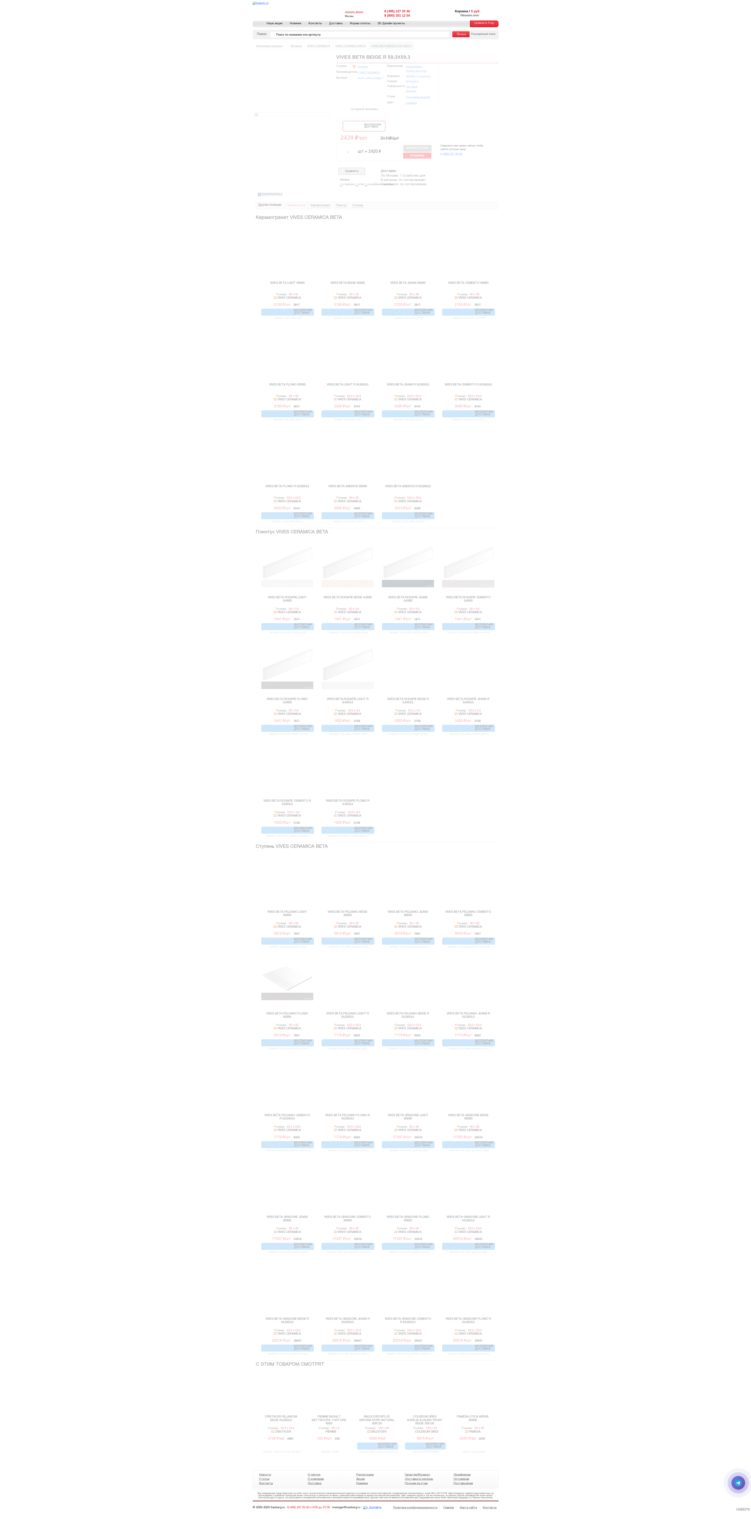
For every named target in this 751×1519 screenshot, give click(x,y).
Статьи (264, 1479)
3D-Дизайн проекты (391, 23)
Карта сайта (468, 1507)
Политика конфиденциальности (415, 1507)
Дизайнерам (461, 1474)
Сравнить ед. (484, 23)
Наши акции (274, 23)
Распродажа (365, 1474)
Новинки (295, 23)
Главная (258, 23)
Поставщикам (463, 1483)
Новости (265, 1474)
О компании (316, 1479)
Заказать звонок (354, 12)
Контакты (315, 23)
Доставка (335, 23)
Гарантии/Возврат (417, 1474)
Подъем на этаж (416, 1483)
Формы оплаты (360, 23)
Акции (360, 1479)
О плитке (314, 1474)
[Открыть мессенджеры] (738, 1483)
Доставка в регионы (419, 1479)
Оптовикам (461, 1479)
